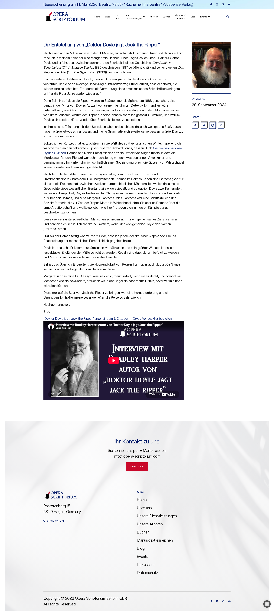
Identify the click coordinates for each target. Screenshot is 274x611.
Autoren (154, 16)
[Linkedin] (217, 4)
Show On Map (56, 521)
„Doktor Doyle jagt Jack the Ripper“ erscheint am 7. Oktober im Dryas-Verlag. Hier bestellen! (107, 319)
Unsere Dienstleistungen (133, 17)
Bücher (166, 16)
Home (97, 16)
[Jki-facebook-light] (211, 4)
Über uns (117, 17)
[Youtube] (229, 4)
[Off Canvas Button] (221, 17)
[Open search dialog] (228, 17)
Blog (193, 16)
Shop (107, 16)
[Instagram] (223, 4)
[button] (267, 604)
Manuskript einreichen (180, 17)
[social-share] (195, 125)
